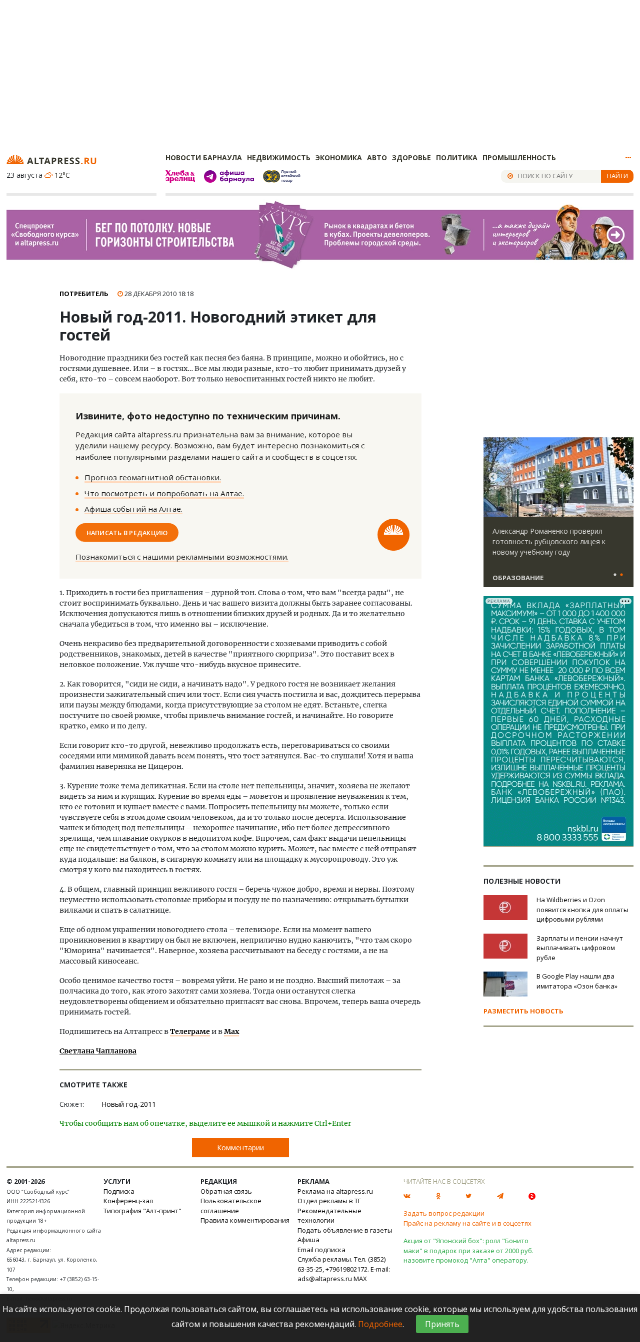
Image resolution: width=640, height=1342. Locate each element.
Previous (493, 477)
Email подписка (322, 1249)
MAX (360, 1278)
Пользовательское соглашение (231, 1205)
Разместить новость (524, 1010)
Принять (442, 1324)
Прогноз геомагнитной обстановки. (152, 477)
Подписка (119, 1191)
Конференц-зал (128, 1200)
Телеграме (190, 1031)
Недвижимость (278, 157)
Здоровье (411, 157)
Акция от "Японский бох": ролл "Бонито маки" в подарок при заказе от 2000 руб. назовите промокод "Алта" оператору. (469, 1250)
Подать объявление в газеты (345, 1230)
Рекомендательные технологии (330, 1215)
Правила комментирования (245, 1220)
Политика (457, 157)
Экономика (339, 157)
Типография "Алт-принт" (143, 1210)
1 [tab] (615, 575)
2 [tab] (621, 575)
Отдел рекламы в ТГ (329, 1200)
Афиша (309, 1239)
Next (624, 477)
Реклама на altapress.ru (335, 1191)
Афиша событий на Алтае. (133, 509)
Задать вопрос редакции (444, 1213)
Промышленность (519, 157)
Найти (617, 175)
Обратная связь (226, 1191)
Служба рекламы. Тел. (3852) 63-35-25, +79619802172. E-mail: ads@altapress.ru (344, 1269)
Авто (377, 157)
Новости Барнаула (204, 157)
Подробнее (380, 1324)
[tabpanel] (559, 516)
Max (231, 1031)
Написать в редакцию (127, 532)
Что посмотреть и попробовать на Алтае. (164, 493)
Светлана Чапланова (98, 1050)
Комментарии (240, 1147)
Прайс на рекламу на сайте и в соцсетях (468, 1223)
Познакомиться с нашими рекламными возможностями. (182, 557)
